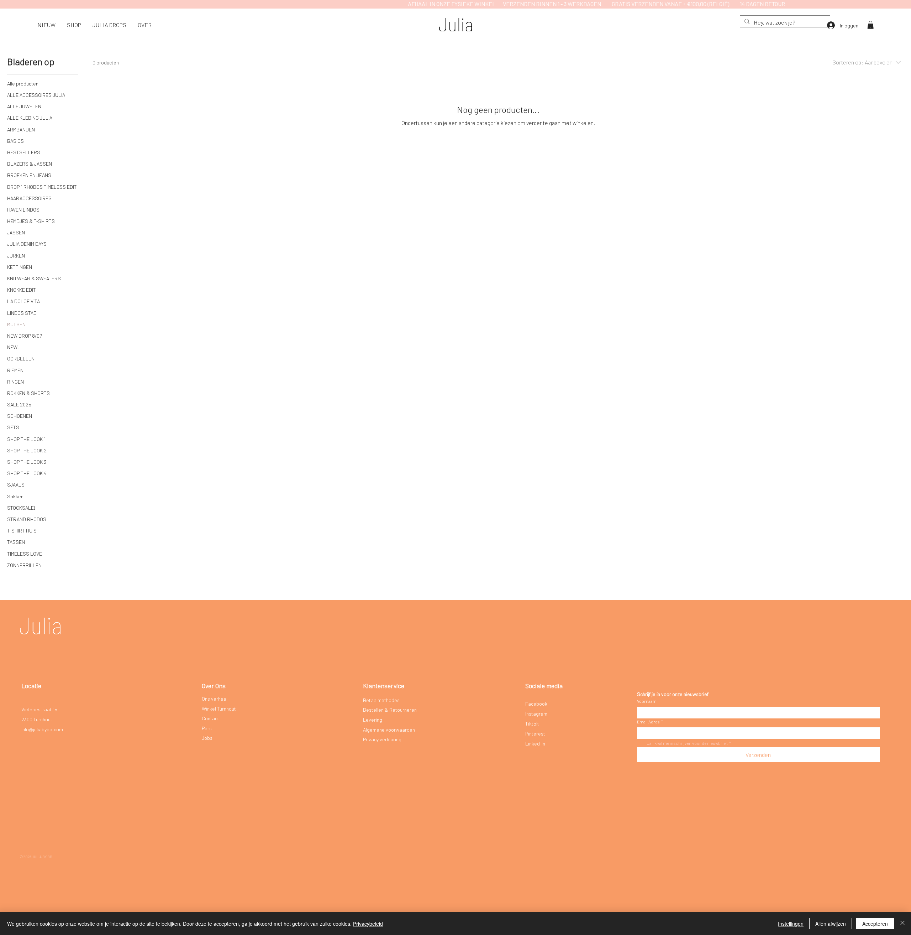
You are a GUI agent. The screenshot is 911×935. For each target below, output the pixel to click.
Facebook (536, 704)
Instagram (536, 714)
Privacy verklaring (382, 739)
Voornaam (647, 700)
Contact (210, 718)
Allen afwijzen (830, 923)
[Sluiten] (902, 923)
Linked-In (535, 744)
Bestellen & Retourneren (390, 710)
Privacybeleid (368, 923)
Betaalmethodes (381, 700)
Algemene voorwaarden (389, 730)
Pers (207, 728)
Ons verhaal (214, 699)
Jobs (207, 738)
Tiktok (532, 724)
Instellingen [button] (791, 923)
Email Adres (650, 721)
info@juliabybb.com (42, 729)
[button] (74, 25)
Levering (372, 720)
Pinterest (535, 734)
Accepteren (875, 923)
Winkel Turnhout (219, 709)
